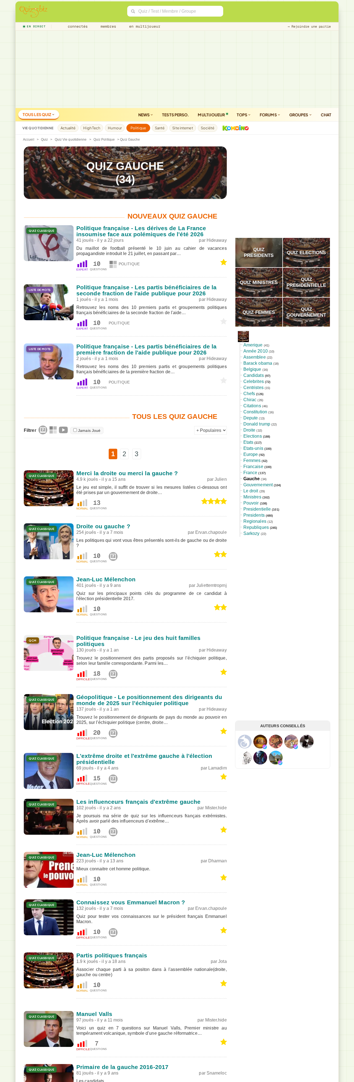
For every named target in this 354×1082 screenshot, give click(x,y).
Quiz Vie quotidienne (71, 139)
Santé (160, 128)
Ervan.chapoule (211, 532)
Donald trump (256, 424)
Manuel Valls (94, 1014)
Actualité (68, 128)
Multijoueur (211, 114)
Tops (242, 114)
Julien (221, 479)
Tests (175, 114)
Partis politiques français (111, 955)
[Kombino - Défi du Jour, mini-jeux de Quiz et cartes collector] (234, 128)
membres (107, 26)
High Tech (91, 128)
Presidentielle (257, 509)
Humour (115, 128)
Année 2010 (255, 351)
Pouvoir (251, 503)
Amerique (253, 345)
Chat (326, 114)
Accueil (28, 139)
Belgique (252, 369)
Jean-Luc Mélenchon (106, 579)
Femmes (252, 460)
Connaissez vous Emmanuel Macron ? (130, 902)
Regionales (254, 521)
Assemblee (254, 357)
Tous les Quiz (37, 114)
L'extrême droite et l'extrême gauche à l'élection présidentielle (144, 759)
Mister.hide (216, 807)
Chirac (250, 399)
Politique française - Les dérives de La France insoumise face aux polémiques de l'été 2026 (141, 231)
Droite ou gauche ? (103, 526)
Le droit (250, 491)
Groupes (299, 114)
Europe (250, 454)
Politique (138, 128)
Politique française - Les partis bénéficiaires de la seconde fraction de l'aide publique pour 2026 (146, 290)
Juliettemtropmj (211, 585)
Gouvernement (258, 484)
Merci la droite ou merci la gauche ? (127, 473)
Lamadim (217, 768)
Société (208, 128)
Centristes (253, 387)
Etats (248, 442)
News (144, 114)
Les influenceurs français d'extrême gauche (138, 802)
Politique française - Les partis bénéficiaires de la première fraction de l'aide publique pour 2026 (146, 349)
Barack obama (257, 363)
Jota (222, 961)
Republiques (256, 527)
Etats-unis (253, 448)
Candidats (253, 375)
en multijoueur (143, 26)
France (250, 472)
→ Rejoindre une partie (309, 26)
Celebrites (253, 381)
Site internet (182, 128)
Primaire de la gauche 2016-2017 (122, 1067)
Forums (268, 114)
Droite (249, 430)
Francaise (253, 466)
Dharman (217, 860)
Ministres (252, 497)
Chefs (249, 393)
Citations (252, 405)
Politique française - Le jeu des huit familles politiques (138, 641)
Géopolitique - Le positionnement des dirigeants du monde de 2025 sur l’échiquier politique (149, 700)
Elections (252, 436)
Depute (250, 418)
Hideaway (217, 240)
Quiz (44, 139)
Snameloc (217, 1073)
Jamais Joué (89, 430)
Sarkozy (251, 533)
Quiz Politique (104, 139)
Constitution (255, 411)
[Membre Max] (264, 747)
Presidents (254, 515)
